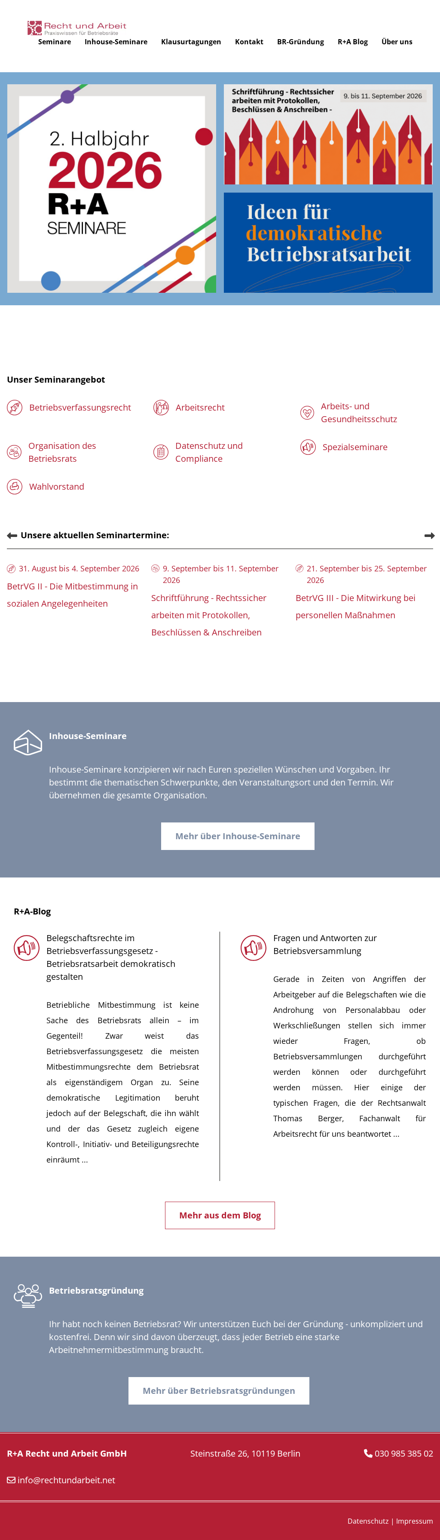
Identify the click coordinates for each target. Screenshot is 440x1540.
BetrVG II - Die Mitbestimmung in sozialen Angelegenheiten (72, 594)
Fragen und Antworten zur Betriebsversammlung (325, 944)
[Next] (429, 535)
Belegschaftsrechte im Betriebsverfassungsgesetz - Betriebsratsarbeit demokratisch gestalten (110, 957)
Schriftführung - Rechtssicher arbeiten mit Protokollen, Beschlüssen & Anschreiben (208, 615)
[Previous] (11, 535)
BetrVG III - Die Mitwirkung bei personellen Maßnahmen (356, 606)
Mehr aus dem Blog (220, 1215)
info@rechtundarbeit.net (66, 1480)
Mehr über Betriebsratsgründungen (219, 1390)
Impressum (414, 1521)
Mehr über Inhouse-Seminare (237, 836)
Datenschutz (368, 1521)
